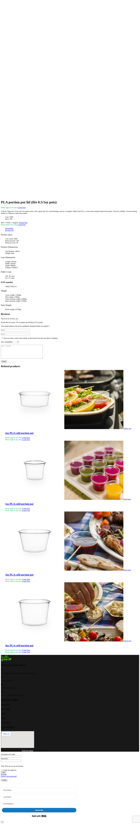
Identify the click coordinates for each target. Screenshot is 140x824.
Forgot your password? (9, 776)
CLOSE (4, 780)
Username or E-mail (8, 754)
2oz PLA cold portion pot (19, 433)
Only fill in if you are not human (12, 766)
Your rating (5, 342)
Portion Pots (23, 223)
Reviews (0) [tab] (9, 230)
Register (4, 774)
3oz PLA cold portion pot (19, 574)
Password (4, 759)
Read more (127, 499)
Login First (21, 208)
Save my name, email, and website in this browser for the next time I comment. (31, 338)
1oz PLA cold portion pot (19, 503)
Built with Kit (39, 816)
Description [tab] (9, 228)
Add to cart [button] (127, 428)
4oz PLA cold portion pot (19, 645)
